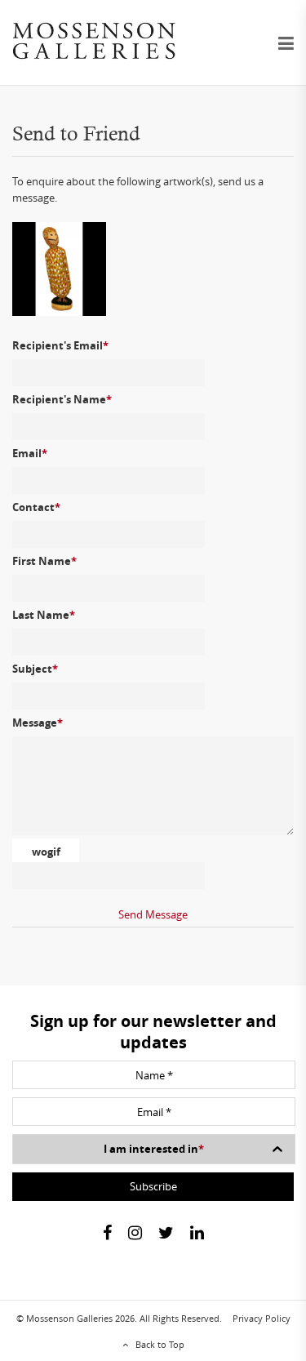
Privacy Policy (261, 1318)
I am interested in (154, 1148)
